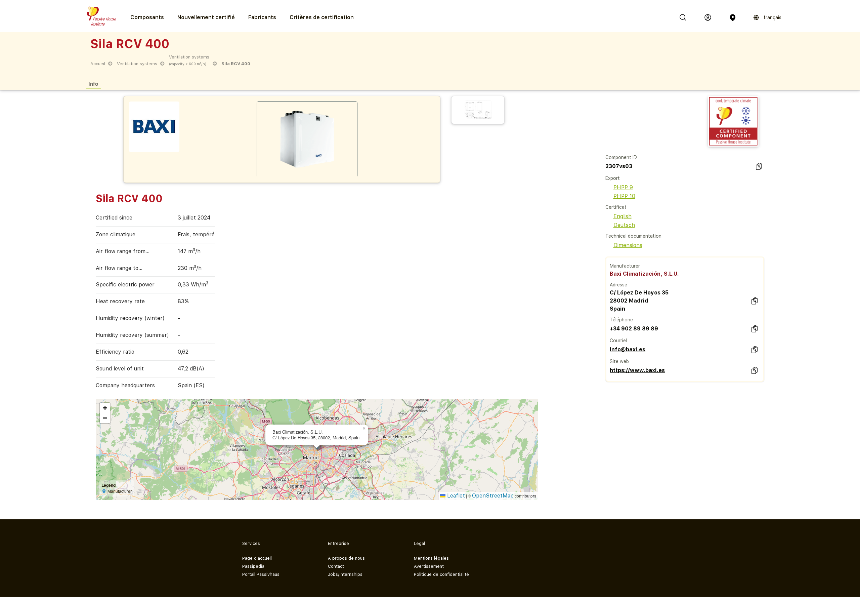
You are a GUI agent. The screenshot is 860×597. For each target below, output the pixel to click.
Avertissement (429, 566)
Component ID (621, 157)
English (622, 216)
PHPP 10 (624, 196)
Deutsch (624, 225)
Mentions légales (431, 558)
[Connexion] (707, 17)
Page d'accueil (257, 558)
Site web (619, 361)
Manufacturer (625, 266)
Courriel (618, 340)
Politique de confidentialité (441, 574)
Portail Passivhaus (261, 574)
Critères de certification (322, 17)
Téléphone (621, 319)
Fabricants (262, 17)
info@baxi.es (627, 349)
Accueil (97, 63)
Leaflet (455, 495)
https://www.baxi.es (637, 370)
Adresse (618, 284)
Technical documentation (633, 236)
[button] (364, 429)
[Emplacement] (732, 17)
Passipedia (253, 566)
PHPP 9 (623, 187)
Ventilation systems (137, 63)
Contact (336, 566)
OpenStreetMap (493, 495)
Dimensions (627, 245)
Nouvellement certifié (206, 17)
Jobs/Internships (345, 574)
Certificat (616, 207)
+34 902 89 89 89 (634, 328)
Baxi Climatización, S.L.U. (644, 274)
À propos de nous (346, 558)
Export (612, 178)
